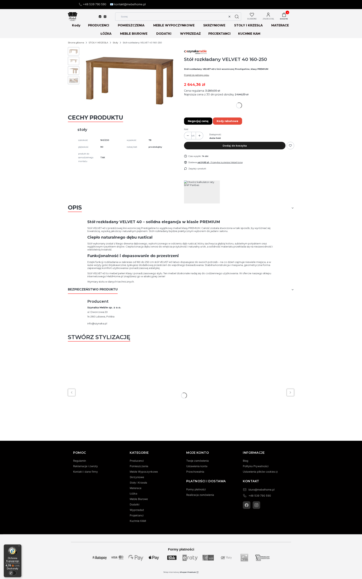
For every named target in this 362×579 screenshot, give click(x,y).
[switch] (12, 573)
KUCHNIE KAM (249, 33)
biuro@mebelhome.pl (261, 489)
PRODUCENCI (98, 25)
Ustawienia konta (196, 466)
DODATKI (163, 33)
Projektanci (136, 515)
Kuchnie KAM (138, 520)
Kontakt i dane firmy (85, 471)
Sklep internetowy (179, 572)
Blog (245, 460)
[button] (236, 16)
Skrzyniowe (137, 477)
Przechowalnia (195, 471)
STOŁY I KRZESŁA (248, 25)
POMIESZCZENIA (131, 25)
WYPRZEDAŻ (190, 33)
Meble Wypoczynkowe (144, 471)
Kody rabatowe (227, 121)
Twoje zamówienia (197, 460)
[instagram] (105, 16)
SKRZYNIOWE (214, 25)
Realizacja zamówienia (200, 494)
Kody (76, 25)
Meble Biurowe (139, 499)
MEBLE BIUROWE (133, 33)
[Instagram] (256, 505)
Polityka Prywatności (255, 466)
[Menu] (19, 546)
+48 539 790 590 (259, 495)
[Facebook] (246, 505)
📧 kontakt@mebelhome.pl (128, 4)
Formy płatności (196, 489)
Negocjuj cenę (198, 121)
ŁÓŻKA (105, 33)
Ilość (186, 129)
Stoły (115, 42)
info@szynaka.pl (97, 323)
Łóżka (133, 493)
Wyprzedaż (137, 509)
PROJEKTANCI (219, 33)
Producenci (137, 460)
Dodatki (134, 504)
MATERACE (280, 25)
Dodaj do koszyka (235, 145)
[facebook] (100, 16)
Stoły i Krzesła (138, 482)
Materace (135, 488)
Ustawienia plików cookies (259, 471)
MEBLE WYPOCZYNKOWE (174, 25)
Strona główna (76, 42)
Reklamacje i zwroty (85, 466)
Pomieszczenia (139, 466)
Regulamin (79, 460)
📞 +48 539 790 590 (92, 4)
